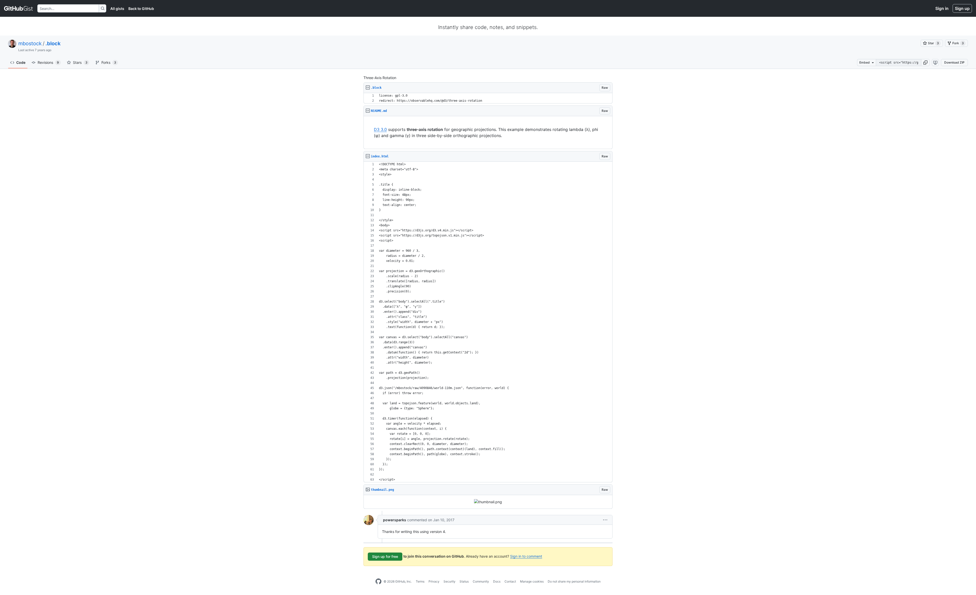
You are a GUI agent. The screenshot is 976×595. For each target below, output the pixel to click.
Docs (496, 581)
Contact (510, 581)
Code (20, 62)
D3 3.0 (380, 129)
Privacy (434, 581)
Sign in (942, 8)
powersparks (394, 520)
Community (481, 581)
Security (449, 581)
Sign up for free (385, 556)
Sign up (962, 8)
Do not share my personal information (574, 581)
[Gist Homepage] (18, 8)
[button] (925, 62)
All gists (117, 8)
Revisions (48, 62)
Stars (80, 62)
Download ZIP (954, 62)
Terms (420, 581)
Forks (108, 62)
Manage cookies (532, 581)
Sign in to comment (526, 556)
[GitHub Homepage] (378, 581)
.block (52, 43)
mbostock (30, 43)
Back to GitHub (141, 8)
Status (464, 581)
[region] (488, 98)
